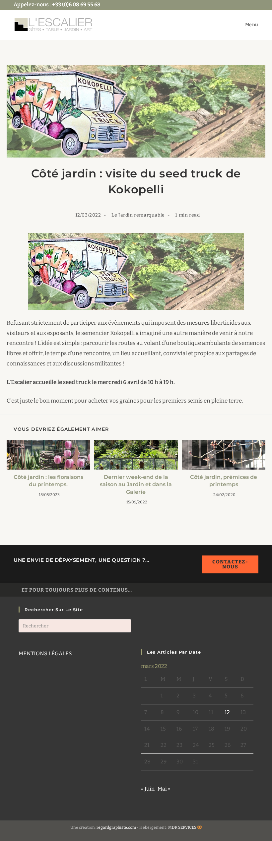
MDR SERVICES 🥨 (185, 827)
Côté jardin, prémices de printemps (223, 480)
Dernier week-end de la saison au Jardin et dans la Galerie (136, 484)
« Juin (148, 789)
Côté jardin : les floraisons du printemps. (48, 480)
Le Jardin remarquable (138, 215)
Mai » (164, 789)
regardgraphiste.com (116, 827)
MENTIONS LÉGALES (45, 653)
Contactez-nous (230, 564)
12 (227, 712)
